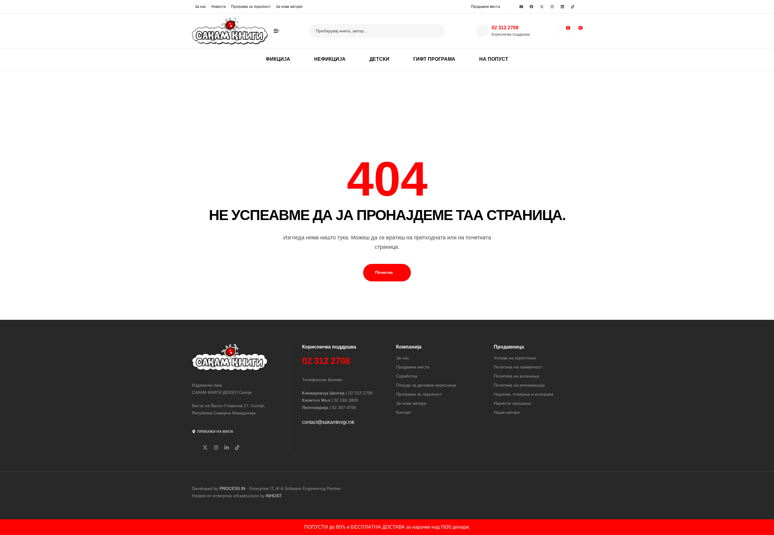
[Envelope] (521, 6)
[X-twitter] (541, 6)
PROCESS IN (233, 488)
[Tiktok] (572, 6)
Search (436, 31)
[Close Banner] (768, 527)
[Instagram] (552, 6)
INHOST (273, 495)
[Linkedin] (562, 6)
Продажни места (485, 7)
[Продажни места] (467, 6)
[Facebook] (531, 6)
